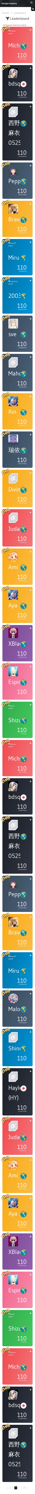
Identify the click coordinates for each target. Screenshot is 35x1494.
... (21, 1488)
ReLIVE (6, 12)
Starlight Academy (9, 3)
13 (24, 1488)
